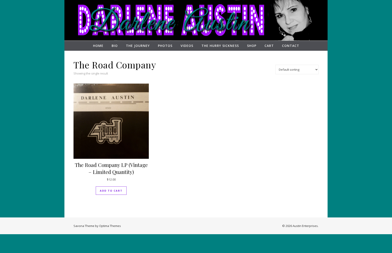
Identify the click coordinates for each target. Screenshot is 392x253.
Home (98, 45)
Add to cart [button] (111, 190)
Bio (115, 45)
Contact (290, 45)
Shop (251, 45)
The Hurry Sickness (220, 45)
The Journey (138, 45)
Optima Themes (110, 226)
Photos (165, 45)
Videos (187, 45)
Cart (269, 45)
